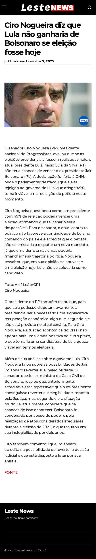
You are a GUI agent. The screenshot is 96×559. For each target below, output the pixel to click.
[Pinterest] (29, 73)
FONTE (11, 472)
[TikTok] (19, 524)
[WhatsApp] (39, 73)
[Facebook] (8, 73)
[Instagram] (12, 524)
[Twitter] (19, 73)
